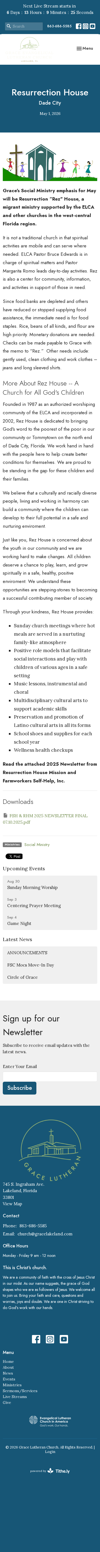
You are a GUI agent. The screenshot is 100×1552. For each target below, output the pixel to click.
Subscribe (19, 1088)
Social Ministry (37, 845)
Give (7, 1402)
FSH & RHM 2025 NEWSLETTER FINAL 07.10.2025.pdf (45, 819)
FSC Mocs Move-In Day (30, 965)
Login (50, 1451)
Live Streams (15, 1396)
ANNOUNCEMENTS (27, 952)
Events (9, 1379)
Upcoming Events (24, 868)
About (8, 1367)
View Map (12, 1203)
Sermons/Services (20, 1390)
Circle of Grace (22, 977)
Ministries (12, 1384)
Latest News (17, 939)
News (8, 1373)
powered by (47, 1475)
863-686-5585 (59, 26)
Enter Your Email (20, 1066)
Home (8, 1361)
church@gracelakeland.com (45, 1234)
